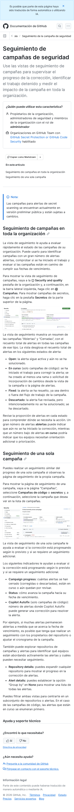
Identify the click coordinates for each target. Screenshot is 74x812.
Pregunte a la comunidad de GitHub (27, 763)
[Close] (64, 6)
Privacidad (49, 794)
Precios (7, 798)
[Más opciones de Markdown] (40, 157)
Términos (34, 794)
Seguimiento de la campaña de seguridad (46, 36)
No (24, 740)
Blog (41, 798)
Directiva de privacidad (14, 747)
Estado (62, 794)
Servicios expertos (25, 798)
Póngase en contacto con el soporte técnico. (32, 768)
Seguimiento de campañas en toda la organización (34, 231)
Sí (11, 740)
